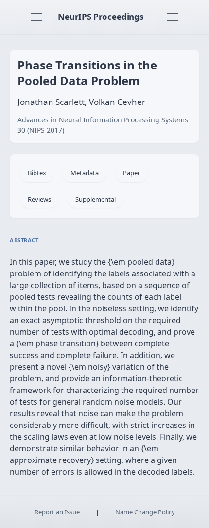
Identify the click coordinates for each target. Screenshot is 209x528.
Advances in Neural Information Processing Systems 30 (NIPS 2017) (102, 125)
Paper (131, 173)
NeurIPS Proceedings (100, 16)
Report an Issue (57, 512)
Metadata (84, 173)
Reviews (39, 199)
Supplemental (95, 199)
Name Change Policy (145, 512)
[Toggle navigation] (36, 17)
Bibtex (37, 173)
